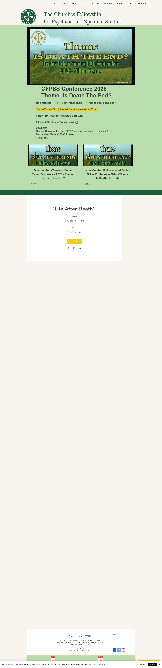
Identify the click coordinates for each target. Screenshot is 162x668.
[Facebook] (114, 650)
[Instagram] (123, 650)
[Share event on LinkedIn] (80, 248)
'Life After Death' (74, 209)
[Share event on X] (74, 248)
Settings (142, 664)
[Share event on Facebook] (68, 248)
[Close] (159, 664)
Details (74, 241)
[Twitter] (119, 650)
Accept (152, 664)
